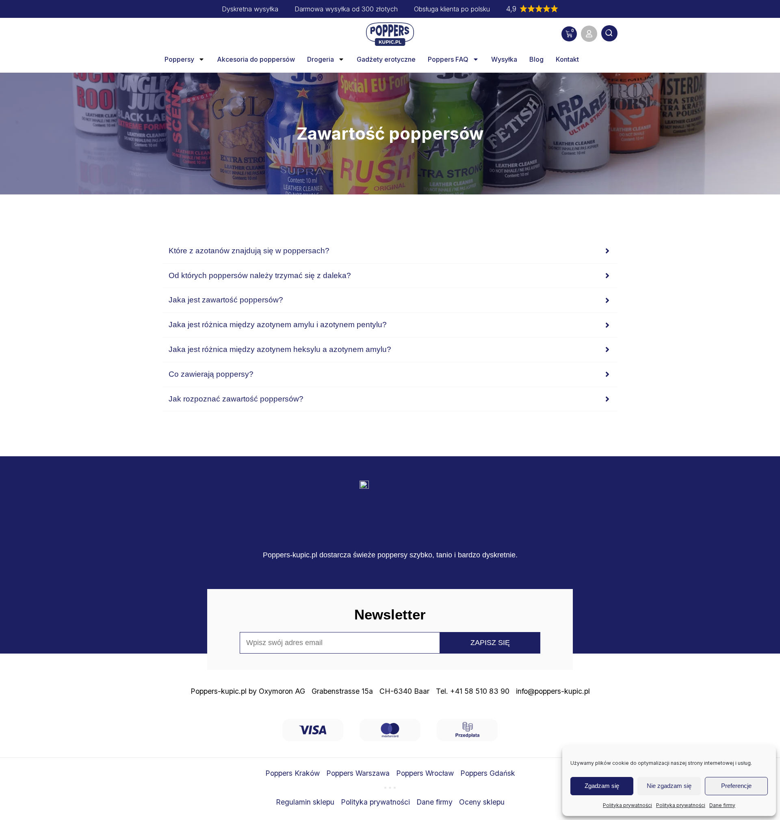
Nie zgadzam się (669, 785)
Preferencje (736, 785)
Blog (536, 59)
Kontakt (567, 59)
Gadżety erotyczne (386, 59)
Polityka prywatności (627, 805)
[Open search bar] (609, 34)
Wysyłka (504, 59)
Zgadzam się (602, 785)
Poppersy (179, 59)
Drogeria (320, 59)
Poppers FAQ (448, 59)
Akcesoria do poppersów (256, 59)
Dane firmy (722, 805)
